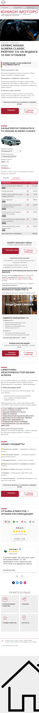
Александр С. (13, 549)
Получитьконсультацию (10, 353)
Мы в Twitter (17, 582)
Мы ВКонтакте (21, 582)
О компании (17, 7)
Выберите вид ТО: (6, 159)
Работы (6, 178)
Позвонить (10, 110)
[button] (16, 576)
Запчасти (16, 178)
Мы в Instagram (25, 582)
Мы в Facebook (13, 582)
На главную (4, 7)
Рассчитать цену (10, 250)
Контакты (30, 7)
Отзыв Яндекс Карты (9, 570)
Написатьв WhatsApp (29, 111)
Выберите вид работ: (7, 149)
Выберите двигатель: (7, 154)
